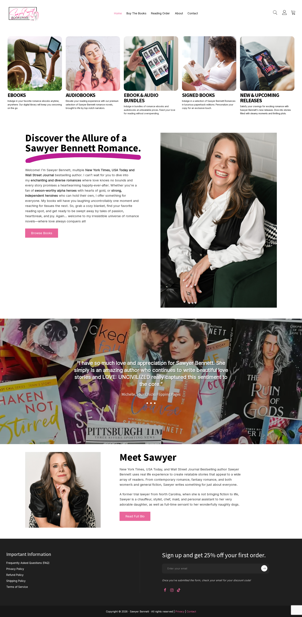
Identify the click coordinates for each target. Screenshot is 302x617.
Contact (192, 13)
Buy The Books (136, 13)
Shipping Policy (16, 580)
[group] (151, 374)
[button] (147, 403)
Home (118, 13)
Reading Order (160, 13)
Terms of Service (17, 586)
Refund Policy (15, 574)
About (179, 13)
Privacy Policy (15, 569)
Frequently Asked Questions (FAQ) (27, 563)
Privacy (179, 611)
